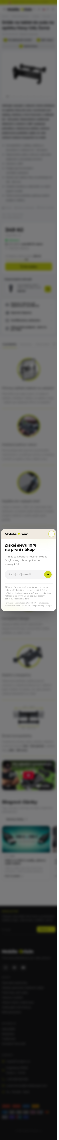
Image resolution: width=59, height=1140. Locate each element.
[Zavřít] (51, 534)
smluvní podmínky (36, 605)
